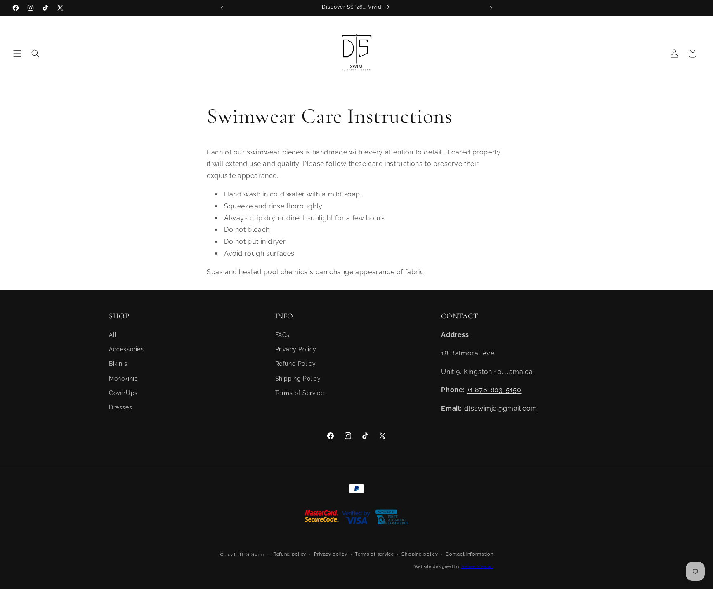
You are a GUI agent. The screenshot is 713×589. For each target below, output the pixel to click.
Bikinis (118, 363)
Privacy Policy (295, 349)
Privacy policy (330, 554)
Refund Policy (295, 363)
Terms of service (374, 554)
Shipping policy (419, 554)
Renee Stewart (477, 566)
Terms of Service (299, 393)
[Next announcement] (491, 8)
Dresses (120, 407)
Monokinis (123, 378)
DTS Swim (252, 554)
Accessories (126, 349)
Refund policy (289, 554)
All (113, 335)
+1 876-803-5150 (494, 390)
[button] (17, 53)
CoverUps (123, 393)
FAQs (282, 335)
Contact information (469, 554)
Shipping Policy (298, 378)
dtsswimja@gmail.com (500, 408)
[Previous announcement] (222, 8)
